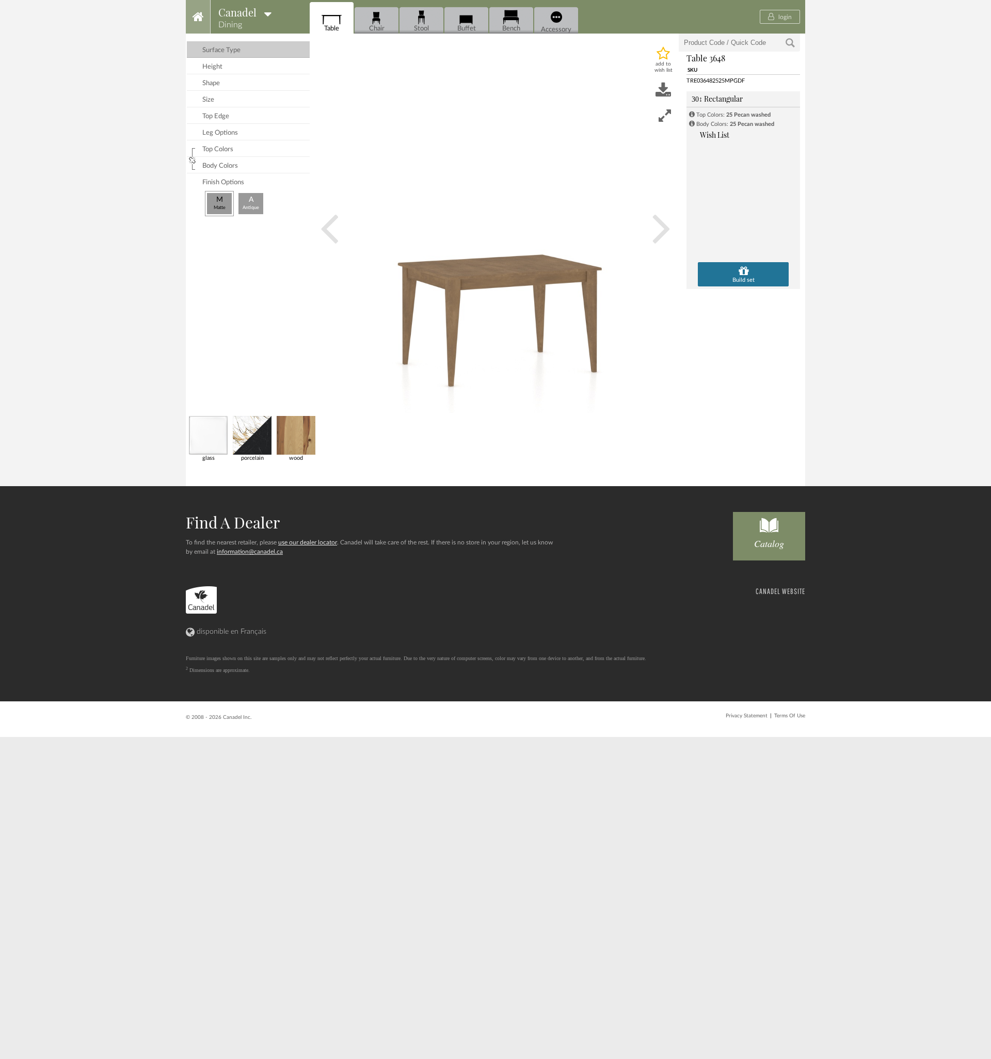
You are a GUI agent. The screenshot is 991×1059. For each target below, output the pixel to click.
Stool (421, 28)
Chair (377, 28)
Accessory (556, 29)
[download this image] (663, 91)
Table (331, 28)
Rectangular (717, 99)
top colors (217, 149)
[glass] (207, 434)
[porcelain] (251, 434)
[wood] (295, 434)
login (784, 17)
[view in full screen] (665, 115)
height (212, 66)
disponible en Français (230, 631)
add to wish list (663, 67)
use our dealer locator (307, 542)
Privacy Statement (747, 715)
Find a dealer (233, 522)
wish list (714, 135)
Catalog (769, 543)
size (208, 100)
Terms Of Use (789, 715)
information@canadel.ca (250, 552)
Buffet (466, 28)
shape (211, 83)
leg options (220, 133)
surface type (221, 50)
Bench (511, 28)
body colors (220, 166)
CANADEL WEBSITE (780, 591)
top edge (215, 116)
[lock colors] (193, 159)
